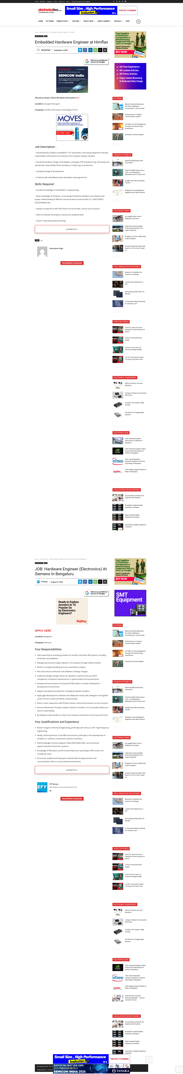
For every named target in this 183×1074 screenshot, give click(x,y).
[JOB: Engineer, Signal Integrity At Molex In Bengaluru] (117, 471)
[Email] (100, 50)
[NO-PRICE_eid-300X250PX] (130, 57)
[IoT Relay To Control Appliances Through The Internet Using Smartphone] (117, 126)
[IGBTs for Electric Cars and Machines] (117, 385)
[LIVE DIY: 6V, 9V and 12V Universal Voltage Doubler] (117, 349)
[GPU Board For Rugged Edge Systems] (117, 414)
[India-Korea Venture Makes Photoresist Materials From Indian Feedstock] (117, 228)
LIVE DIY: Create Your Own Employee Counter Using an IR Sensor (135, 330)
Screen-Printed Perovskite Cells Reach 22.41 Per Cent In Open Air (135, 248)
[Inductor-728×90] (101, 14)
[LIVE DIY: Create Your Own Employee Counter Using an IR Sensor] (117, 329)
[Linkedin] (119, 1)
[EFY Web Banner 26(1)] (72, 92)
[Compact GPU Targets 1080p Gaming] (117, 404)
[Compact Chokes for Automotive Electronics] (117, 395)
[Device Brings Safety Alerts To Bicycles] (117, 293)
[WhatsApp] (95, 50)
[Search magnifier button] (138, 21)
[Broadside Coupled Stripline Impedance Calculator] (117, 507)
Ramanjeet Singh (46, 50)
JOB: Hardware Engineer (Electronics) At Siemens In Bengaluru (133, 441)
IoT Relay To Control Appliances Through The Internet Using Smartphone (135, 126)
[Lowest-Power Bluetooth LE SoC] (117, 284)
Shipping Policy (41, 1070)
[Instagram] (116, 1)
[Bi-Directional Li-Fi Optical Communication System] (117, 116)
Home (36, 32)
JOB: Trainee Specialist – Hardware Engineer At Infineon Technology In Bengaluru (135, 461)
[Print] (105, 50)
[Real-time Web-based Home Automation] (117, 162)
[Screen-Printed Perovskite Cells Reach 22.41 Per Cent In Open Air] (117, 248)
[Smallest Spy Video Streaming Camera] (117, 182)
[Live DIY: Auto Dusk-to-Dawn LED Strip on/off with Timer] (117, 359)
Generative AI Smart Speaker (134, 134)
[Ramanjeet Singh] (39, 50)
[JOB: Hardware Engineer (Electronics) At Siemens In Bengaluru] (117, 440)
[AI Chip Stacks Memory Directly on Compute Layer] (117, 303)
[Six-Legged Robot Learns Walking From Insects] (117, 218)
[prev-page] (113, 144)
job (41, 240)
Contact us (51, 1070)
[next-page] (117, 144)
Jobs (46, 36)
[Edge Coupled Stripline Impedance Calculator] (117, 517)
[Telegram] (80, 50)
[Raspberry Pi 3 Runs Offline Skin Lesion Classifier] (117, 238)
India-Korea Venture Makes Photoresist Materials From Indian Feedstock (134, 228)
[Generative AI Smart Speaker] (117, 136)
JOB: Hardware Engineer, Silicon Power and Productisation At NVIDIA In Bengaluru (135, 451)
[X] (122, 1)
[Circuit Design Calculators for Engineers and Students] (117, 497)
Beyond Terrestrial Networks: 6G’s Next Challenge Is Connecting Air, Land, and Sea (135, 106)
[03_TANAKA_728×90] (91, 1073)
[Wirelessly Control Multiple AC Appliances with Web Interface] (117, 192)
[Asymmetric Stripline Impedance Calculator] (117, 526)
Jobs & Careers (44, 32)
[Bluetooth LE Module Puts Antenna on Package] (117, 274)
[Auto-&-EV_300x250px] (72, 140)
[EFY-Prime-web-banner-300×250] (130, 89)
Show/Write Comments (72, 263)
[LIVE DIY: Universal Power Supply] (117, 340)
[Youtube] (125, 1)
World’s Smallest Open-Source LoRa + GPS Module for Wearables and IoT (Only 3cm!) (135, 172)
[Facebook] (113, 1)
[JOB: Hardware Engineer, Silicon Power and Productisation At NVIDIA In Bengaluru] (117, 451)
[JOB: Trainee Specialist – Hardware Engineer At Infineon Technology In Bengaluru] (117, 461)
